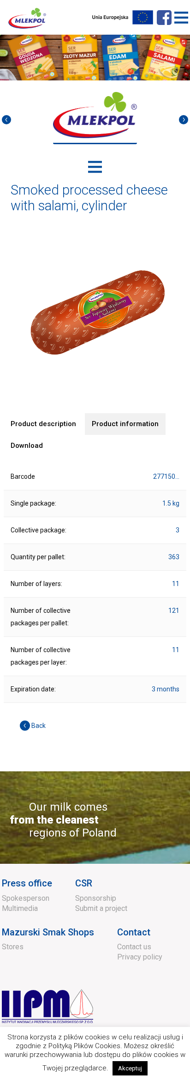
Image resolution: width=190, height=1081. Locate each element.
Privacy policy (139, 957)
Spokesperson (25, 898)
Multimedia (20, 908)
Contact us (134, 946)
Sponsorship (95, 898)
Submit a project (101, 908)
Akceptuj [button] (130, 1068)
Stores (13, 946)
